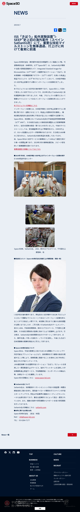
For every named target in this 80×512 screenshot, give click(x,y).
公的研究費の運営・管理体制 (63, 484)
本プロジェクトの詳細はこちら (25, 105)
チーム (32, 489)
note (14, 452)
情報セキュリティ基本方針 (62, 475)
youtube (18, 452)
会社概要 (33, 480)
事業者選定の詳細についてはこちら (27, 149)
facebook (5, 452)
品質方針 (56, 481)
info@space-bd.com (27, 417)
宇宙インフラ (34, 464)
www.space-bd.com (42, 377)
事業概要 (33, 483)
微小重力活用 (34, 467)
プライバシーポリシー (21, 505)
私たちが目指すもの (36, 486)
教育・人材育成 (35, 470)
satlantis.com (41, 407)
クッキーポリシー (59, 478)
